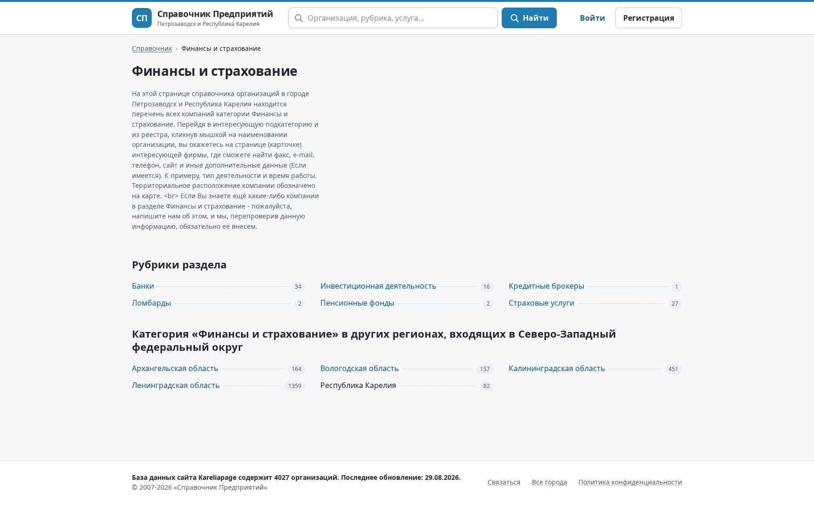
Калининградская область (557, 368)
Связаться (504, 481)
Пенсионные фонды (357, 303)
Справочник (152, 48)
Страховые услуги (541, 303)
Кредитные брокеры (546, 286)
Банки (143, 286)
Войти (592, 18)
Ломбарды (151, 303)
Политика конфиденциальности (630, 481)
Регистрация (648, 18)
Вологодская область (359, 368)
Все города (549, 481)
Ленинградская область (176, 385)
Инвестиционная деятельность (378, 286)
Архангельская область (175, 368)
